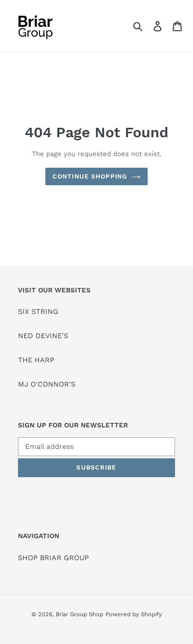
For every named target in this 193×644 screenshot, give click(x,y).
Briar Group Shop (79, 614)
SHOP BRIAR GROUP (53, 557)
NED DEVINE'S (43, 335)
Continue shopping (90, 176)
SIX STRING (38, 311)
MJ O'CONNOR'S (46, 384)
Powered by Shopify (133, 614)
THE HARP (36, 360)
